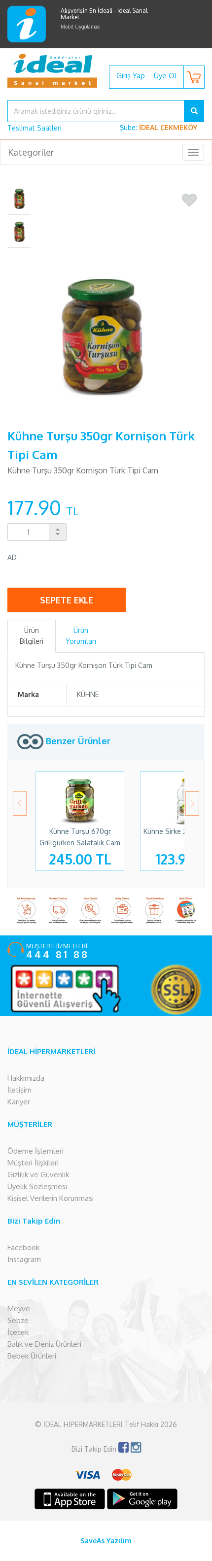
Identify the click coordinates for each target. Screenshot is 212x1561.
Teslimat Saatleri (34, 128)
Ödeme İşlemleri (35, 1151)
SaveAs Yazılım (106, 1540)
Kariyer (18, 1101)
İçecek (18, 1332)
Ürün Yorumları (81, 635)
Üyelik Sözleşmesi (37, 1186)
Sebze (18, 1320)
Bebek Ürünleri (31, 1356)
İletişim (19, 1090)
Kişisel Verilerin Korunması (50, 1198)
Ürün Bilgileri (31, 635)
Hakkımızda (25, 1078)
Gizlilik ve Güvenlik (38, 1174)
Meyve (18, 1308)
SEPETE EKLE (66, 600)
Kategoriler (31, 152)
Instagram (24, 1259)
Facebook (23, 1247)
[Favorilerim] (189, 200)
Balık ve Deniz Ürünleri (44, 1344)
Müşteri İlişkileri (33, 1162)
